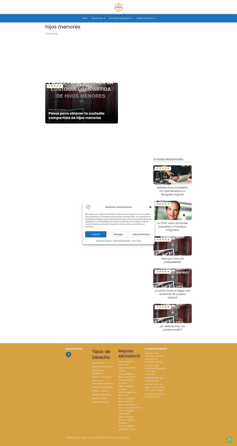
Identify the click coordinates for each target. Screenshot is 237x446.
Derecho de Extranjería (98, 372)
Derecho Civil (98, 363)
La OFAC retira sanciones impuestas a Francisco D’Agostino (155, 370)
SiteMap (70, 437)
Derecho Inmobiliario (102, 387)
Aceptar (96, 234)
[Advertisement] (118, 59)
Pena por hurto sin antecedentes (154, 379)
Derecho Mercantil (101, 394)
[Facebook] (68, 354)
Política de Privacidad (121, 240)
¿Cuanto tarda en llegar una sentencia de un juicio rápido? (155, 387)
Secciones (97, 18)
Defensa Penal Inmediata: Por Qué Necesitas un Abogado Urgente (154, 357)
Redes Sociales (145, 18)
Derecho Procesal (101, 402)
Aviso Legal (136, 240)
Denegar (118, 234)
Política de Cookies (104, 240)
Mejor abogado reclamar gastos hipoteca (127, 419)
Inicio (85, 18)
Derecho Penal (99, 398)
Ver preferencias (141, 234)
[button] (150, 207)
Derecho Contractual (102, 366)
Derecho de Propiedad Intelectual (102, 382)
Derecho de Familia (101, 377)
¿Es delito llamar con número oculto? (155, 395)
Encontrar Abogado (119, 18)
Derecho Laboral (100, 391)
